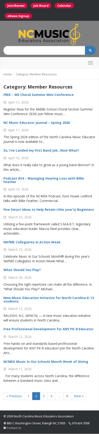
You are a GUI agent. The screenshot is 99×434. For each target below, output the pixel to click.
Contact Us (14, 428)
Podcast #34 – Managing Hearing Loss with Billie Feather (43, 180)
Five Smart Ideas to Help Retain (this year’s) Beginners (48, 209)
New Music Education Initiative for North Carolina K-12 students (48, 299)
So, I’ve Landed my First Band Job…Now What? (41, 150)
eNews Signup (18, 16)
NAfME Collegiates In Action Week (32, 242)
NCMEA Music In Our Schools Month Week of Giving (45, 361)
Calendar (64, 5)
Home (7, 74)
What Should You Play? (22, 270)
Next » (79, 396)
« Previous (14, 396)
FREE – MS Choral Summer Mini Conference (38, 94)
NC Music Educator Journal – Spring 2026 (36, 122)
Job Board (41, 5)
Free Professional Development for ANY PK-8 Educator (48, 329)
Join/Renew (16, 5)
